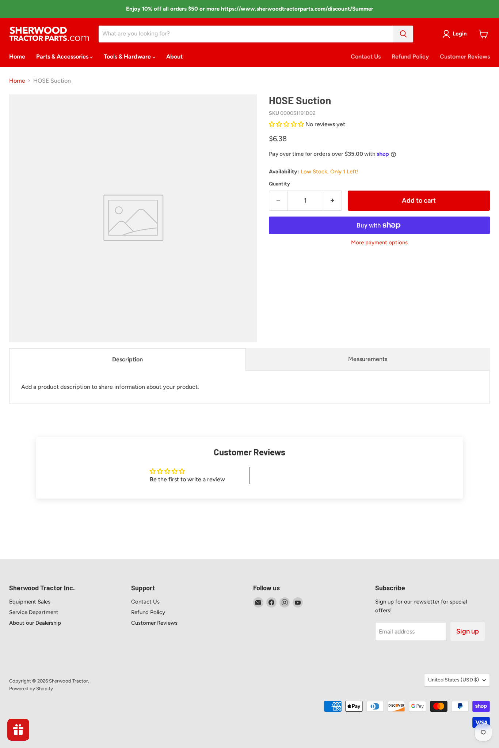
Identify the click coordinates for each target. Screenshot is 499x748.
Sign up (467, 631)
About (174, 56)
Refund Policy (410, 56)
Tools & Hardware (128, 56)
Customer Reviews (465, 56)
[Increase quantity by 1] (332, 201)
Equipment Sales (29, 601)
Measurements (367, 359)
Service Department (33, 612)
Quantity (279, 184)
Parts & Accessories (63, 56)
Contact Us (366, 56)
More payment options (379, 243)
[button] (287, 124)
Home (17, 56)
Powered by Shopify (31, 688)
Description (127, 359)
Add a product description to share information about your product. (110, 386)
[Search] (403, 34)
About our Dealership (35, 623)
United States (453, 680)
